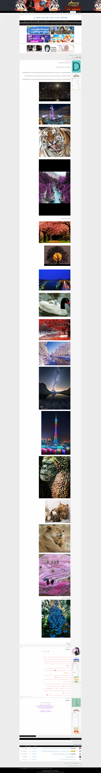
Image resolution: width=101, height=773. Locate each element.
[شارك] (22, 60)
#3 (20, 698)
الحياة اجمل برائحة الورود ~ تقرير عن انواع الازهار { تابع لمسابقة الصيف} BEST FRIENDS (57, 751)
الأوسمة (55, 11)
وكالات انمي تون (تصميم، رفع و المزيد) (73, 24)
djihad (80, 58)
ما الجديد (66, 11)
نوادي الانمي (51, 24)
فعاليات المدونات (34, 24)
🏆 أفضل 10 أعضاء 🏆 (62, 21)
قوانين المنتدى (27, 21)
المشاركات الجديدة (77, 13)
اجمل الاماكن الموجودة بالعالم (71, 756)
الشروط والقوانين (44, 768)
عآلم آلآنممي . (74, 672)
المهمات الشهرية (42, 21)
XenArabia (22, 768)
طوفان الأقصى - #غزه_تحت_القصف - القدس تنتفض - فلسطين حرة (50, 17)
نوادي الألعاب (56, 24)
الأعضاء (60, 11)
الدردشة (51, 11)
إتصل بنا (49, 768)
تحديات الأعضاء (46, 24)
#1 (20, 60)
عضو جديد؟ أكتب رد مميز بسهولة (51, 21)
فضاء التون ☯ (34, 748)
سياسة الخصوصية (37, 768)
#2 (20, 647)
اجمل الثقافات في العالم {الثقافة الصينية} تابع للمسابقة (63, 753)
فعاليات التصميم (40, 24)
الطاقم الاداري (34, 21)
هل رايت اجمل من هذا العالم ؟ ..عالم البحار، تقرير (67, 759)
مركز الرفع (28, 24)
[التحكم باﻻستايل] (1, 19)
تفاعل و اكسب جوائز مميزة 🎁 (72, 21)
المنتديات (72, 11)
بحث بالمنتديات (71, 13)
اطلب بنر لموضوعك (62, 24)
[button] (64, 12)
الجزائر (73, 85)
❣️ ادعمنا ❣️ (23, 24)
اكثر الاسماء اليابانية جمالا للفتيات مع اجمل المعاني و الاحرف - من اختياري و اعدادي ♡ (58, 748)
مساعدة (32, 768)
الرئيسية (78, 11)
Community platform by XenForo (50, 770)
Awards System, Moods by (50, 771)
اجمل (70, 58)
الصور (68, 58)
